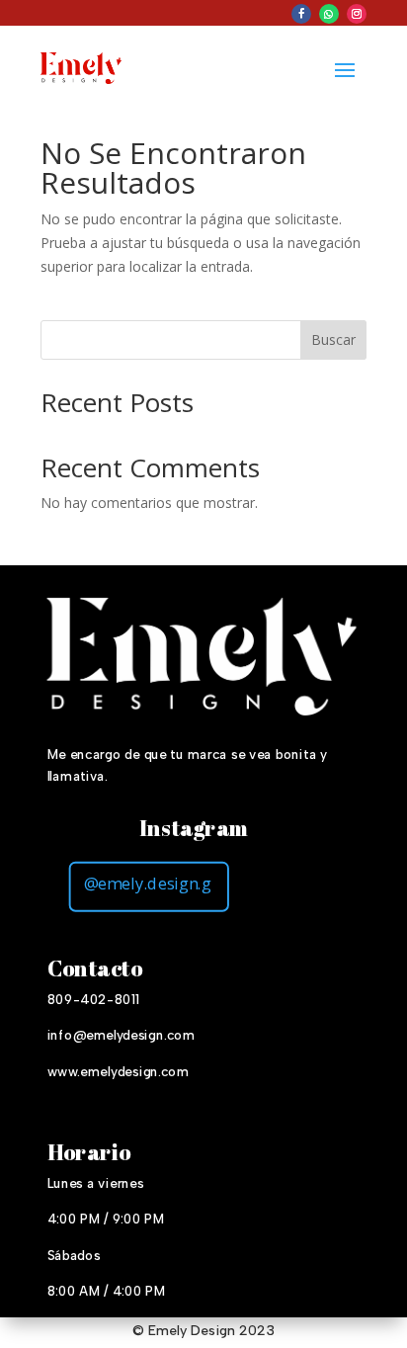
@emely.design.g (147, 882)
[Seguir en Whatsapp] (329, 14)
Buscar (333, 339)
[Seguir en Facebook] (301, 14)
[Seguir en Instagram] (356, 14)
